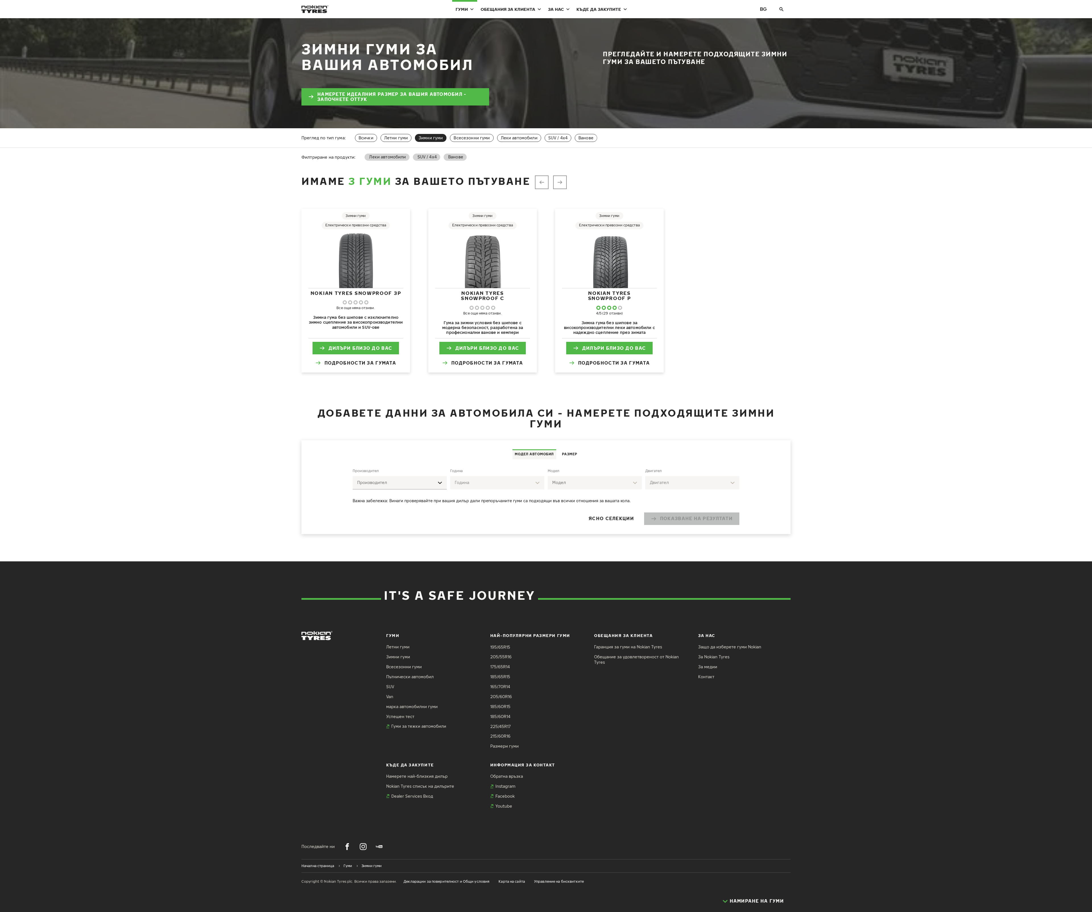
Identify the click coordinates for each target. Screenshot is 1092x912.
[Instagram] (363, 847)
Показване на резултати (696, 518)
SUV (390, 686)
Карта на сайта (512, 881)
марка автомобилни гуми (412, 706)
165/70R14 (500, 686)
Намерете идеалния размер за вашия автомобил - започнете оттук (392, 96)
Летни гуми (396, 137)
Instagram (505, 786)
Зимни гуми (398, 656)
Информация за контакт (522, 764)
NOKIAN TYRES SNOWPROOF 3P (356, 293)
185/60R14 (500, 716)
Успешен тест (400, 716)
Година (456, 471)
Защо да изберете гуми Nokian (729, 646)
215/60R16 (500, 736)
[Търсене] (781, 9)
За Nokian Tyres (713, 656)
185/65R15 (500, 676)
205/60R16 (501, 696)
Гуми (462, 9)
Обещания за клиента (508, 9)
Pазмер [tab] (569, 454)
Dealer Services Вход (412, 796)
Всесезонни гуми (472, 137)
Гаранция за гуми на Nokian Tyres (628, 646)
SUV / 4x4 (558, 137)
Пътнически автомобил (410, 676)
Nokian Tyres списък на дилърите (420, 786)
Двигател (653, 471)
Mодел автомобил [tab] (534, 454)
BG (763, 9)
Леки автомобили (519, 137)
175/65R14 (500, 666)
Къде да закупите (598, 9)
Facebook (505, 796)
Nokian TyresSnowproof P (609, 295)
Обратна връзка (506, 776)
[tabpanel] (546, 496)
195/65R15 (500, 647)
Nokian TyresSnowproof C (482, 295)
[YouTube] (379, 847)
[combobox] (400, 482)
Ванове (585, 137)
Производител (366, 471)
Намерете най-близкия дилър (417, 776)
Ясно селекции (611, 518)
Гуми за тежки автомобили (418, 726)
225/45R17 (500, 726)
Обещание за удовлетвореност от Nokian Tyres (636, 659)
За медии (707, 666)
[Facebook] (347, 847)
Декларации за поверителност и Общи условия (446, 881)
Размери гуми (504, 746)
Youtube (503, 806)
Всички (366, 137)
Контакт (706, 676)
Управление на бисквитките (559, 881)
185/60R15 (500, 706)
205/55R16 (501, 656)
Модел (553, 471)
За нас (556, 9)
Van (389, 696)
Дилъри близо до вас (360, 348)
